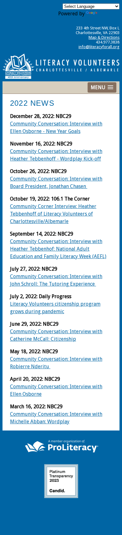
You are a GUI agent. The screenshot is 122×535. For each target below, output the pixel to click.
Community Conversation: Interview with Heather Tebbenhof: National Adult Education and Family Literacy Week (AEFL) (58, 248)
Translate (109, 14)
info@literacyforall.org (99, 46)
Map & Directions (104, 37)
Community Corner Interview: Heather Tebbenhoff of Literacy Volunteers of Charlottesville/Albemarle (53, 213)
